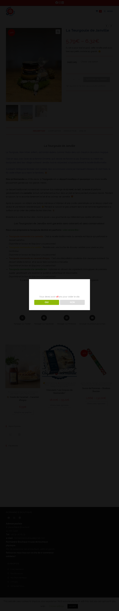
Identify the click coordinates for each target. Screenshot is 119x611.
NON (72, 302)
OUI (46, 302)
